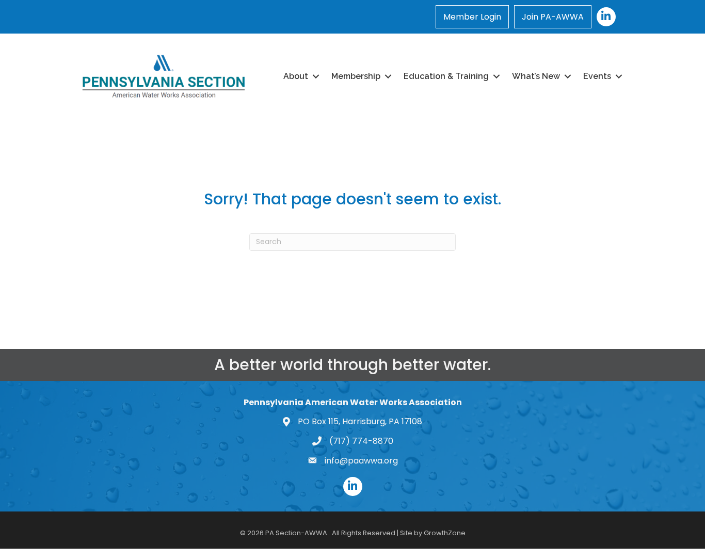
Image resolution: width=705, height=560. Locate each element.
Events (597, 76)
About (295, 76)
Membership (355, 76)
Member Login (472, 17)
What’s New (536, 76)
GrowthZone (445, 533)
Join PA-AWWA (553, 17)
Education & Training (446, 76)
